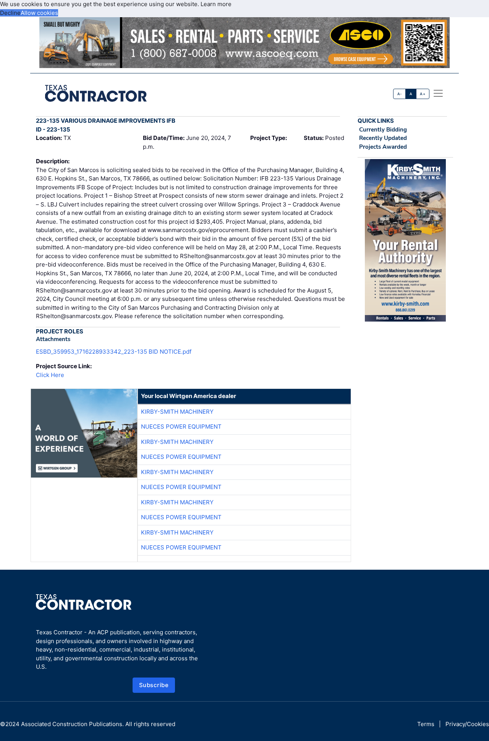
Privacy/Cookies (467, 724)
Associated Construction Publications (71, 724)
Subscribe (154, 685)
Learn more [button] (216, 4)
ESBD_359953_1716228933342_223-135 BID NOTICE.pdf (113, 351)
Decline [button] (10, 12)
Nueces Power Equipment (181, 426)
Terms (425, 724)
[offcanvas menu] (438, 93)
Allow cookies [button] (39, 12)
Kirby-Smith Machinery (177, 411)
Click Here (50, 375)
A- (399, 94)
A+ (422, 94)
